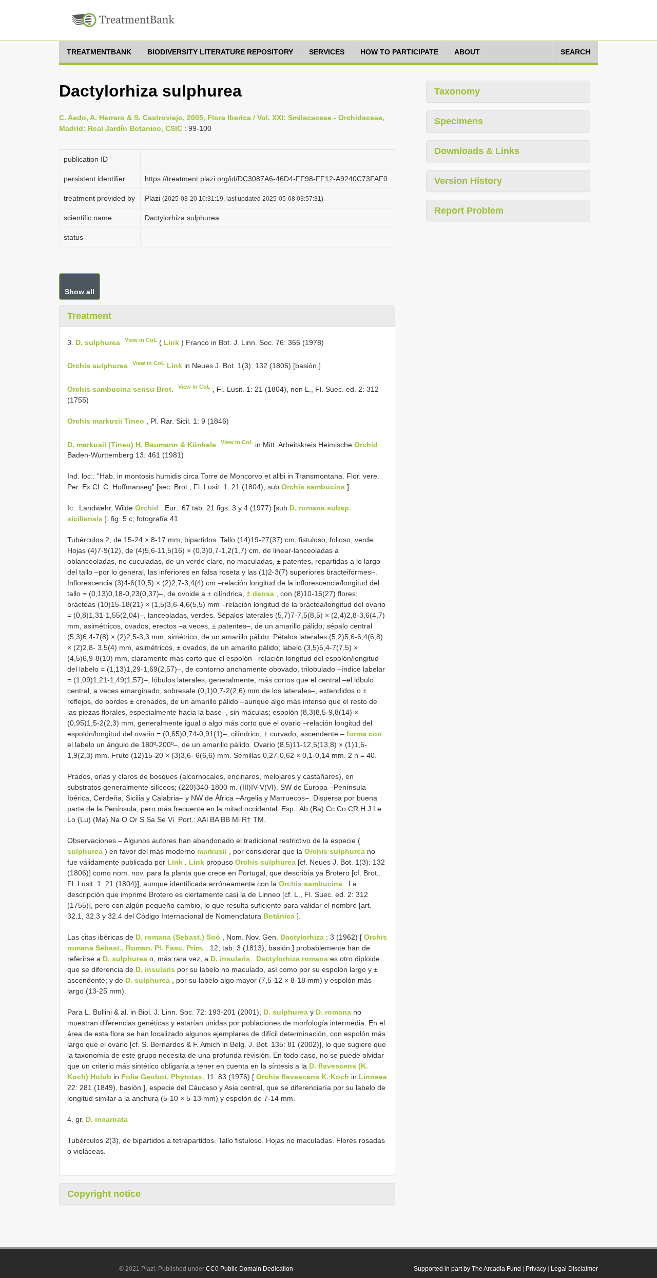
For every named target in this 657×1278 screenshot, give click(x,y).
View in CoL (141, 340)
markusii (212, 851)
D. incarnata (107, 1119)
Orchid (366, 444)
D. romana (333, 1012)
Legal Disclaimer (574, 1268)
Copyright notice (104, 1194)
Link (171, 342)
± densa (260, 593)
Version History (468, 181)
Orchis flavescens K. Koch (302, 1077)
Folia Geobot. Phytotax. (162, 1077)
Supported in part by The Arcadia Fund (467, 1268)
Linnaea (373, 1077)
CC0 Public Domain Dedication (249, 1268)
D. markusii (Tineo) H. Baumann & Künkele (141, 444)
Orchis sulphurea (97, 365)
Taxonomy (457, 91)
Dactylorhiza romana (292, 959)
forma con (364, 734)
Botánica (279, 916)
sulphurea (85, 851)
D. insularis (230, 959)
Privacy (536, 1268)
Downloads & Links (476, 151)
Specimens (458, 121)
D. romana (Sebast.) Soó (178, 937)
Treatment (89, 316)
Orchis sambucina (313, 487)
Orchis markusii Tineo (105, 421)
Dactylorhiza (302, 937)
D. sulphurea (97, 342)
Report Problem (469, 210)
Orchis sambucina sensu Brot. (120, 389)
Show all (79, 292)
